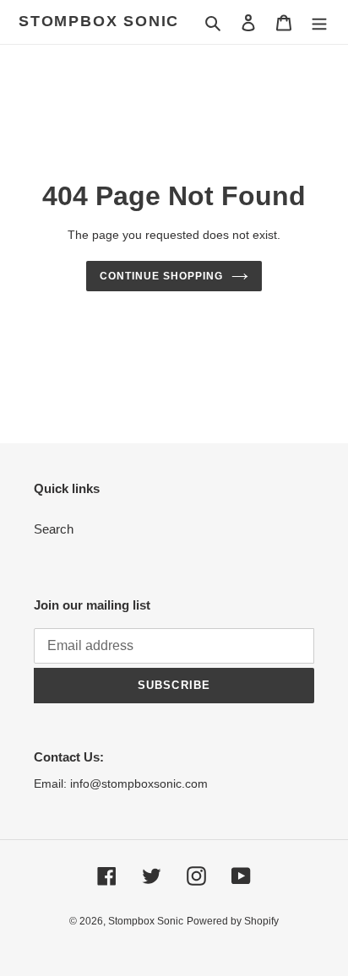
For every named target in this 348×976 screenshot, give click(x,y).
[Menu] (319, 22)
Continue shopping (161, 276)
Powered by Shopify (233, 921)
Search (53, 529)
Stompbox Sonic (99, 21)
